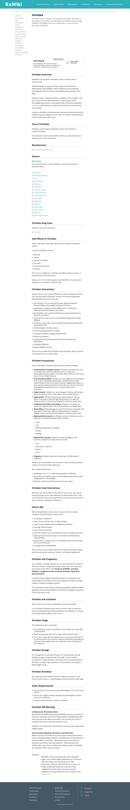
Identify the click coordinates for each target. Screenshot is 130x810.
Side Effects (38, 187)
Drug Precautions (40, 193)
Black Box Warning (40, 175)
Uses (35, 178)
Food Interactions (40, 195)
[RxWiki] (14, 4)
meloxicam (36, 105)
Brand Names (39, 181)
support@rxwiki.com (46, 774)
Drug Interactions (40, 190)
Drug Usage (38, 207)
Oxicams (37, 232)
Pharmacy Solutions (115, 4)
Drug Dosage (38, 210)
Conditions (85, 4)
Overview (37, 173)
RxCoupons (98, 4)
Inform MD (37, 198)
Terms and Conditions (63, 794)
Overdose (37, 213)
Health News (59, 4)
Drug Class (37, 184)
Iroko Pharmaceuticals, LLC (43, 150)
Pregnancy (37, 201)
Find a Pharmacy (43, 4)
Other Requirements (41, 215)
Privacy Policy (60, 797)
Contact (57, 800)
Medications (72, 4)
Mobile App (59, 788)
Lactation (37, 204)
